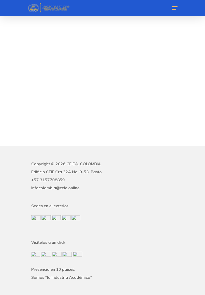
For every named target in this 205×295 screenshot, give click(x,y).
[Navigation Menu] (175, 8)
